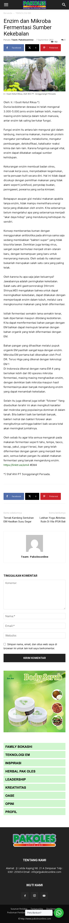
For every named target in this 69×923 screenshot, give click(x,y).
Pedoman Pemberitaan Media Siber (25, 912)
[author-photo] (34, 551)
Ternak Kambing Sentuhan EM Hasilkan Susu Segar (19, 519)
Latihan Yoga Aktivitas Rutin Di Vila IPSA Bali (52, 519)
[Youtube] (44, 895)
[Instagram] (34, 895)
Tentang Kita (37, 908)
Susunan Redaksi (19, 908)
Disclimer (51, 908)
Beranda (8, 13)
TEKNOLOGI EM (23, 13)
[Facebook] (24, 895)
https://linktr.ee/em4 (16, 465)
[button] (6, 5)
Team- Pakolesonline (22, 39)
